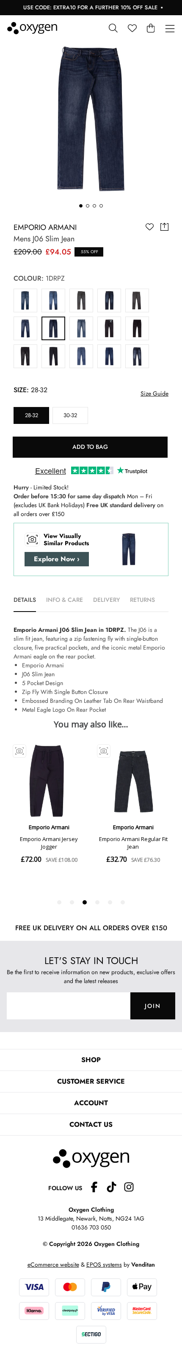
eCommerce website (53, 1264)
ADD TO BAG (90, 446)
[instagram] (129, 1188)
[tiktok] (115, 1188)
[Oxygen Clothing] (32, 28)
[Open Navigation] (170, 29)
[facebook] (97, 1188)
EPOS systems (104, 1264)
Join (153, 1006)
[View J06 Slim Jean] (25, 300)
